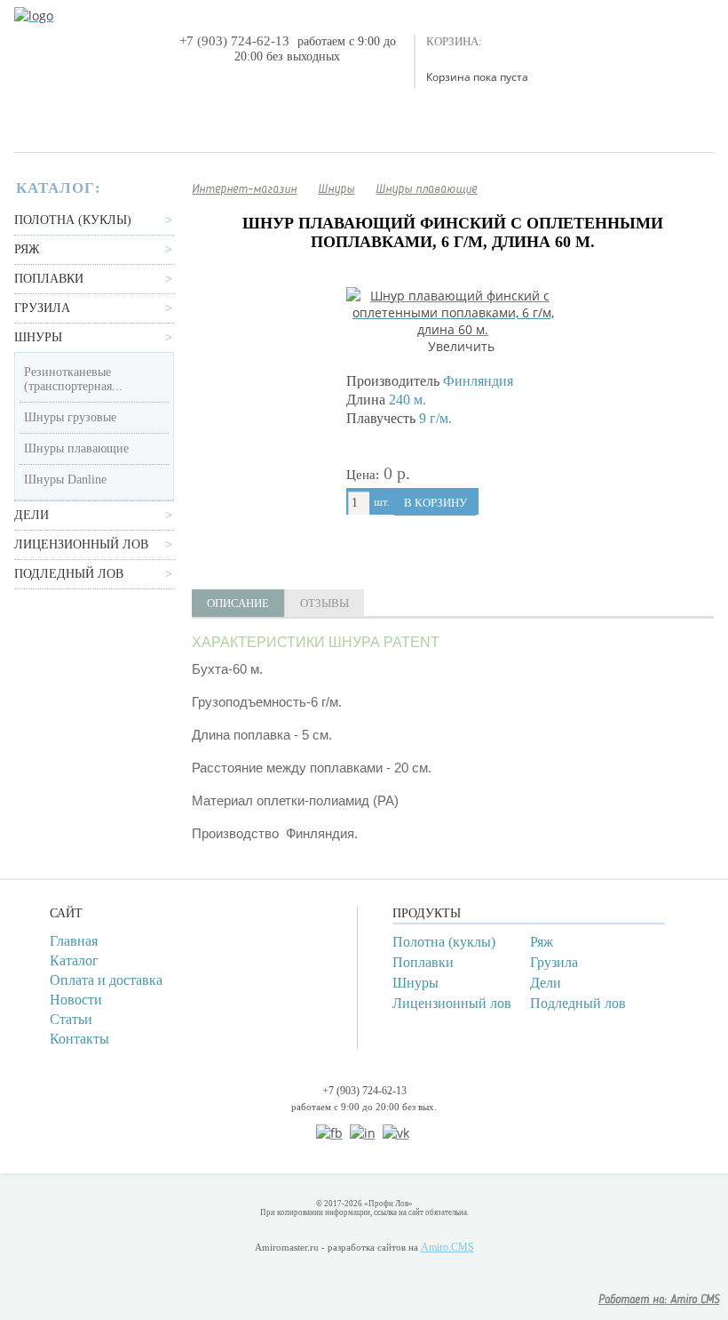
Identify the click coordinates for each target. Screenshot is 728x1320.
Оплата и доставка (106, 980)
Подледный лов (68, 573)
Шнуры (38, 337)
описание (238, 603)
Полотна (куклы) (72, 220)
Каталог (74, 960)
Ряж (27, 249)
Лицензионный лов (81, 544)
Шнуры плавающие (76, 448)
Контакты (79, 1038)
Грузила (42, 308)
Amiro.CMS (447, 1247)
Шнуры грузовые (70, 417)
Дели (31, 515)
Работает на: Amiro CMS (658, 1300)
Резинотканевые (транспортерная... (73, 379)
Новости (76, 999)
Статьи (71, 1019)
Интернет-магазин (244, 189)
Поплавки (48, 278)
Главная (74, 940)
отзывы (324, 603)
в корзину (435, 502)
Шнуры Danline (65, 479)
